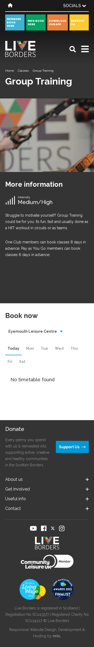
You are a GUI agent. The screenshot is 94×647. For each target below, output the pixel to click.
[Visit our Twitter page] (53, 528)
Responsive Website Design (32, 630)
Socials (72, 5)
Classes (23, 70)
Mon (30, 348)
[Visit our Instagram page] (61, 528)
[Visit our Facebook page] (43, 528)
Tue (44, 348)
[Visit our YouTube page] (33, 528)
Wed (59, 348)
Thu (74, 348)
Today (13, 348)
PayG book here (36, 22)
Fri (10, 361)
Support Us (78, 22)
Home (9, 70)
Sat (22, 361)
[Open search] (72, 49)
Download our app (57, 22)
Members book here (14, 22)
